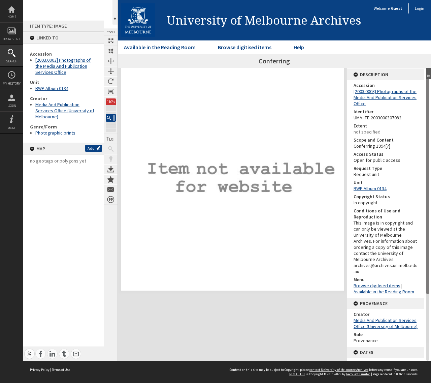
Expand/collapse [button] (428, 73)
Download (111, 169)
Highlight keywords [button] (111, 159)
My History (12, 83)
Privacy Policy (39, 369)
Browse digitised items (244, 47)
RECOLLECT (297, 374)
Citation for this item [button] (111, 200)
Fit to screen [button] (111, 51)
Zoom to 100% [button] (111, 91)
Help (299, 47)
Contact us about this (111, 189)
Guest (396, 8)
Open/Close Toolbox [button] (115, 12)
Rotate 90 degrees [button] (111, 81)
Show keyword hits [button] (111, 149)
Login (11, 106)
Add (91, 148)
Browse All (12, 39)
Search (12, 61)
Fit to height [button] (111, 71)
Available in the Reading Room (160, 47)
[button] (111, 118)
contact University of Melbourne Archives (338, 369)
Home (11, 16)
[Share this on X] (29, 350)
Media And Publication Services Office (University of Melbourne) (64, 110)
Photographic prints (55, 133)
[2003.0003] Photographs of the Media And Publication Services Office (63, 66)
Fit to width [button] (111, 61)
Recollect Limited (358, 374)
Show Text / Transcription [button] (111, 139)
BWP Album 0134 (51, 88)
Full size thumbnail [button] (111, 41)
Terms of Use (61, 369)
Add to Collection (111, 179)
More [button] (11, 128)
